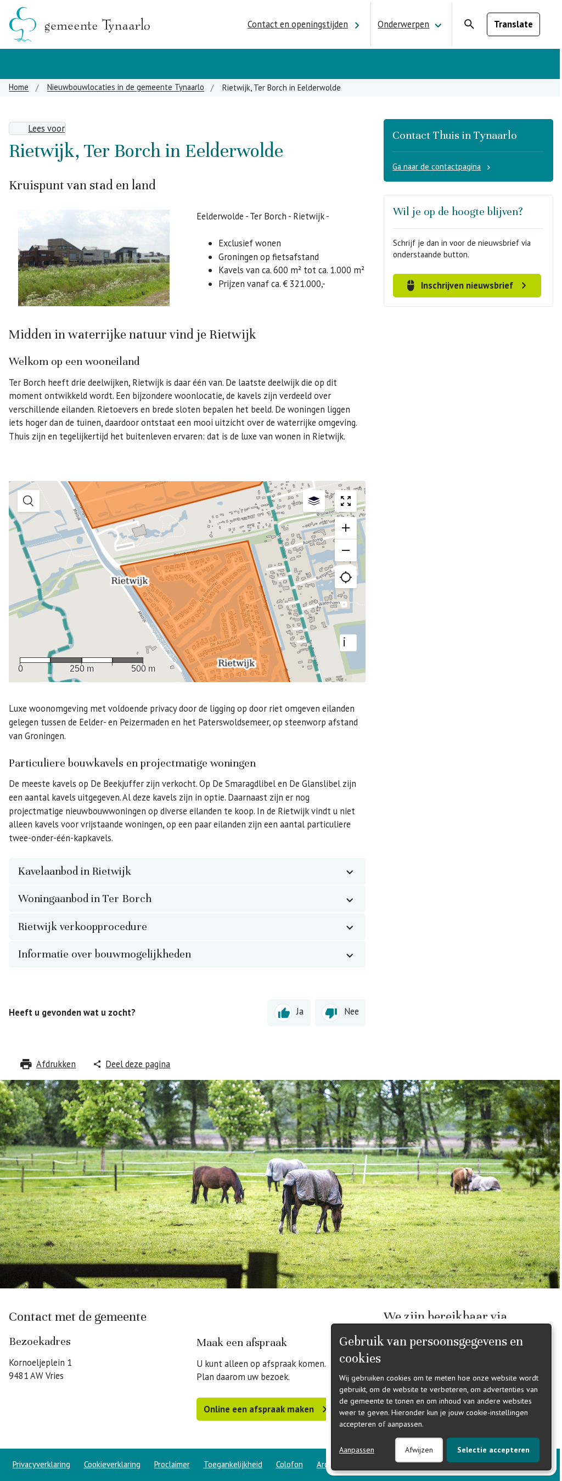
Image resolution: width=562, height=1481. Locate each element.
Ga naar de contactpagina (436, 166)
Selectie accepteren (493, 1450)
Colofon (289, 1464)
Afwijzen (419, 1450)
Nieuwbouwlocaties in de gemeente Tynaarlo (125, 87)
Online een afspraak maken (259, 1409)
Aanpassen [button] (356, 1450)
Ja (300, 1012)
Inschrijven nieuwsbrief (467, 285)
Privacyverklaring (41, 1464)
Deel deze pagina (137, 1064)
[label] (37, 128)
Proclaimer (172, 1464)
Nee (351, 1012)
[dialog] (441, 1397)
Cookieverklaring (112, 1464)
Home (19, 87)
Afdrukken (56, 1064)
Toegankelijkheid (233, 1464)
